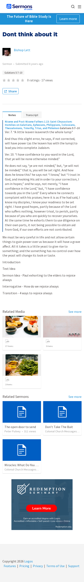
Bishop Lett (22, 50)
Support (74, 566)
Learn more (68, 18)
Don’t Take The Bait (59, 427)
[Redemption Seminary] (42, 504)
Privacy (38, 566)
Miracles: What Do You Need (23, 465)
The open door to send (20, 427)
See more (75, 312)
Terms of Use (55, 566)
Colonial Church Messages (61, 431)
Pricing (24, 566)
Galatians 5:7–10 (13, 72)
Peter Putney (12, 431)
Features (10, 566)
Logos (28, 561)
